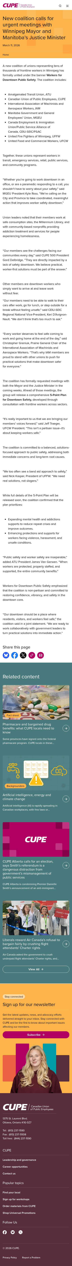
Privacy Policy (10, 1257)
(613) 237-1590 (16, 1130)
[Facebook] (5, 1232)
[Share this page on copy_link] (31, 656)
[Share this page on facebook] (14, 656)
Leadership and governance (19, 1160)
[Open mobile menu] (67, 6)
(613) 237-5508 (17, 1134)
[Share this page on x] (23, 656)
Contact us (9, 1173)
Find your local (11, 1192)
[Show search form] (60, 5)
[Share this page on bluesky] (6, 656)
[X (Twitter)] (20, 1232)
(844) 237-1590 (22, 1138)
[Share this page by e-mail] (40, 656)
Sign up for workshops (16, 1199)
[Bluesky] (13, 1232)
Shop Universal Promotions (19, 1213)
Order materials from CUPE (19, 1206)
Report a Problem (31, 1257)
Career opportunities (15, 1167)
